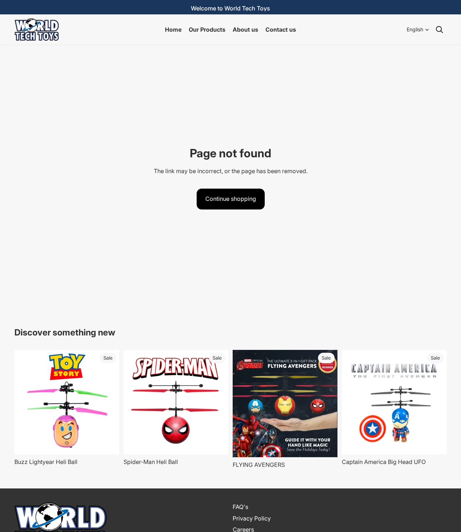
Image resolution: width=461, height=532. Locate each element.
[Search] (439, 29)
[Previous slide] (25, 402)
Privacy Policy (252, 518)
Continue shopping (230, 198)
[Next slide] (108, 402)
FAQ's (240, 506)
